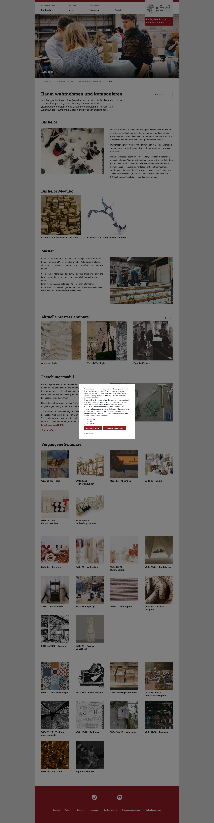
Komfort (89, 421)
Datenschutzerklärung (99, 416)
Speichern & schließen (114, 428)
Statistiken (90, 423)
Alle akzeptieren (92, 428)
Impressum (90, 433)
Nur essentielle (91, 419)
